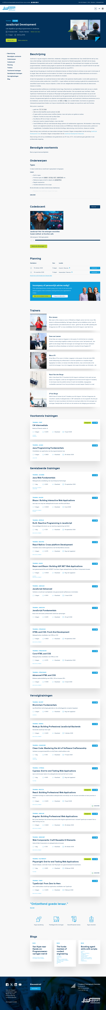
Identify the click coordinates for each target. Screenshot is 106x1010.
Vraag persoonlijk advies (59, 296)
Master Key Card (10, 993)
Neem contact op (22, 40)
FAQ (89, 2)
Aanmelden (35, 988)
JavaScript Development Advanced (74, 133)
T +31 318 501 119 (83, 990)
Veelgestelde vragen (11, 992)
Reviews (93, 2)
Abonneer (93, 206)
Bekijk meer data (35, 31)
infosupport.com (100, 2)
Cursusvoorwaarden (11, 997)
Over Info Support (82, 2)
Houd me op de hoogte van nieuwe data (41, 275)
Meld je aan (10, 40)
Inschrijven (94, 268)
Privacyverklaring (10, 995)
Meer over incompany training (41, 296)
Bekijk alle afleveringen (38, 246)
